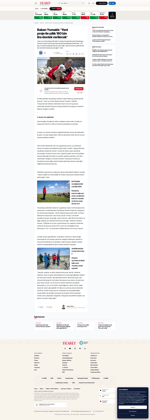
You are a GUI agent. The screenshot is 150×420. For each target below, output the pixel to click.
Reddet (133, 415)
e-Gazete (65, 367)
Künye (36, 388)
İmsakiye (64, 362)
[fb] (80, 348)
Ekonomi (36, 358)
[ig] (75, 348)
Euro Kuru (93, 360)
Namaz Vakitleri (66, 360)
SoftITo (59, 378)
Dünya (36, 365)
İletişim (41, 388)
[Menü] (36, 3)
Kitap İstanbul (69, 378)
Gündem (36, 355)
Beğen (41, 307)
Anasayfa (36, 22)
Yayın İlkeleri (77, 388)
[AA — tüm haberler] (40, 53)
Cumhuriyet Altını (95, 372)
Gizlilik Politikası (135, 402)
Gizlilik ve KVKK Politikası (52, 388)
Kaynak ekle (79, 88)
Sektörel (42, 22)
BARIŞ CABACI (70, 306)
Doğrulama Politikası (66, 388)
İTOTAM (44, 378)
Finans (36, 360)
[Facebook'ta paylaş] (70, 54)
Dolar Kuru (93, 358)
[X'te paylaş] (67, 54)
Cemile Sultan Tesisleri (61, 382)
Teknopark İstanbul (82, 378)
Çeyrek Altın (94, 367)
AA (45, 53)
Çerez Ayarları (133, 411)
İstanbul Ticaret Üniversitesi (87, 382)
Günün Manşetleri (67, 358)
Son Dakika (65, 355)
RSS (63, 372)
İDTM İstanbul (95, 378)
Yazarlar (64, 365)
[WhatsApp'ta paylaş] (73, 54)
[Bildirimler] (93, 3)
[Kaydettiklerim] (89, 3)
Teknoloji (37, 367)
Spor (35, 370)
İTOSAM (106, 378)
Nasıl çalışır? (80, 92)
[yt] (70, 348)
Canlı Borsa (93, 355)
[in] (85, 348)
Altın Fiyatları (94, 365)
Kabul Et (133, 407)
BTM (52, 378)
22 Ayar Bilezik (94, 370)
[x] (65, 348)
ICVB (73, 382)
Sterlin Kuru (93, 362)
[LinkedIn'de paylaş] (76, 54)
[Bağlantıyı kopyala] (82, 54)
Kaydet (50, 307)
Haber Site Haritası (67, 370)
